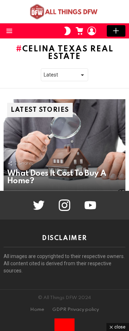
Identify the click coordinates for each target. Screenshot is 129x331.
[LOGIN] (91, 31)
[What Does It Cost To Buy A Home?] (64, 145)
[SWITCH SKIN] (67, 31)
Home (37, 309)
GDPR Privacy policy (75, 309)
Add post (116, 31)
